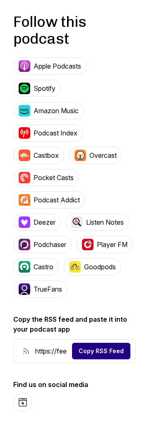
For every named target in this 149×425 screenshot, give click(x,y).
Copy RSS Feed (101, 350)
